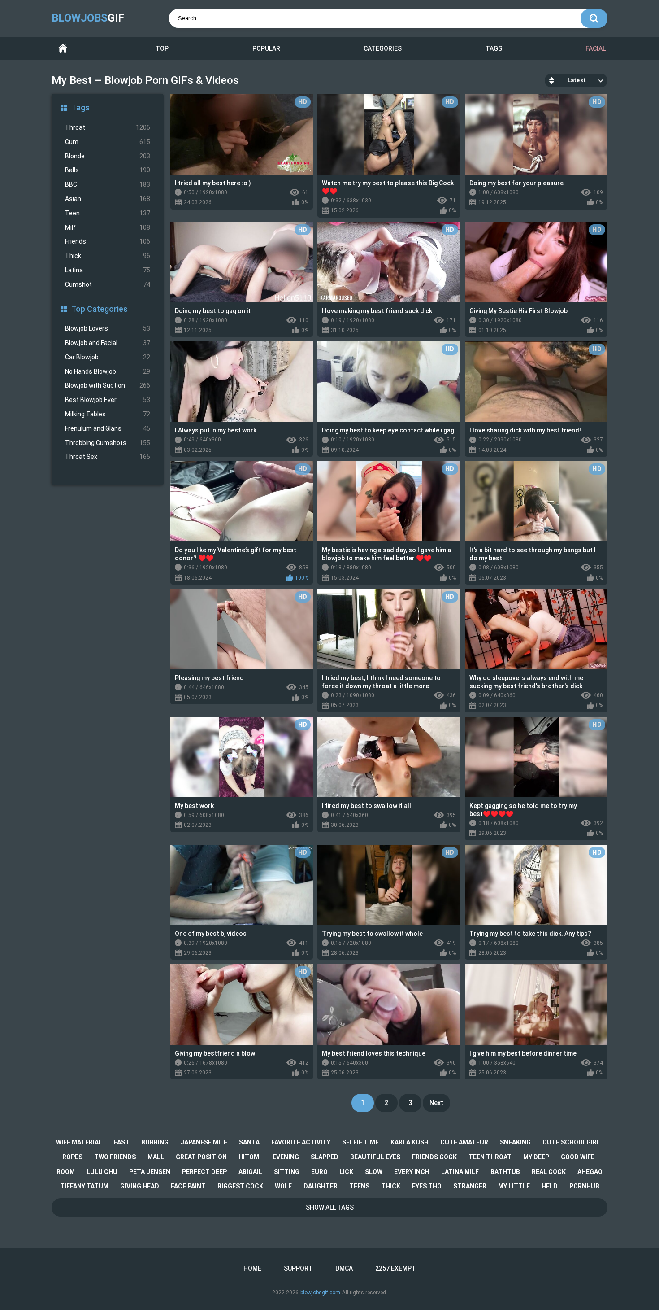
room (65, 1171)
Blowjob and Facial (107, 342)
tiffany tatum (84, 1186)
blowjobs (88, 18)
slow (373, 1171)
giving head (139, 1186)
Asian (107, 198)
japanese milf (203, 1142)
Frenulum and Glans (107, 428)
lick (346, 1171)
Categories (383, 48)
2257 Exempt (395, 1268)
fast (122, 1142)
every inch (411, 1171)
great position (201, 1157)
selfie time (360, 1142)
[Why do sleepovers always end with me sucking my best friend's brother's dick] (536, 629)
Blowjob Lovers (107, 328)
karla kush (409, 1142)
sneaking (515, 1142)
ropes (72, 1157)
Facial (595, 48)
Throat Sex (107, 456)
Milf (107, 227)
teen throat (490, 1157)
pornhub (584, 1186)
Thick (107, 255)
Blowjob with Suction (107, 385)
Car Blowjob (107, 357)
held (550, 1186)
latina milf (460, 1171)
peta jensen (149, 1171)
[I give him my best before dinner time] (536, 1004)
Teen (107, 213)
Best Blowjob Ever (107, 399)
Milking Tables (107, 414)
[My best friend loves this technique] (388, 1004)
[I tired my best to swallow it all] (388, 757)
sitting (286, 1171)
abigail (250, 1171)
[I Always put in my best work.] (241, 381)
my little (514, 1186)
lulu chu (102, 1171)
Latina (107, 270)
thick (390, 1186)
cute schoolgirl (571, 1142)
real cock (549, 1171)
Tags (494, 48)
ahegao (590, 1171)
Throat (107, 127)
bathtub (505, 1171)
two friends (115, 1157)
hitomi (249, 1157)
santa (249, 1142)
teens (359, 1186)
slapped (324, 1157)
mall (155, 1157)
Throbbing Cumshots (107, 442)
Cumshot (107, 284)
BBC (107, 184)
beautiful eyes (375, 1157)
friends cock (434, 1157)
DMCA (344, 1268)
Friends (107, 241)
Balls (107, 170)
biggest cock (240, 1186)
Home (63, 48)
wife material (79, 1142)
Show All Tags (330, 1207)
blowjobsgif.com (320, 1292)
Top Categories (99, 309)
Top (162, 48)
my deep (536, 1157)
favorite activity (300, 1142)
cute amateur (464, 1142)
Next (436, 1102)
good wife (577, 1157)
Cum (107, 141)
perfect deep (204, 1171)
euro (319, 1171)
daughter (320, 1186)
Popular (266, 48)
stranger (469, 1186)
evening (286, 1157)
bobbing (155, 1142)
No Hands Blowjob (107, 371)
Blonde (107, 156)
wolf (283, 1186)
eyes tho (427, 1186)
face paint (188, 1186)
